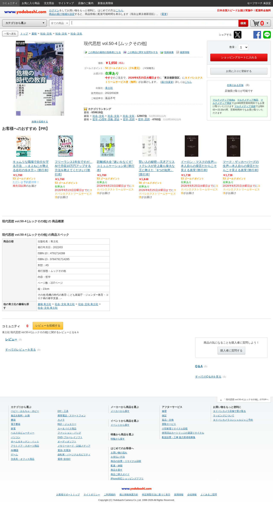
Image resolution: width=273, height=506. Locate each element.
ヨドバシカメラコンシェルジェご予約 (233, 420)
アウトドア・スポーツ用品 (25, 445)
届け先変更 (167, 82)
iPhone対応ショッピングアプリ (127, 478)
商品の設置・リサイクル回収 (126, 461)
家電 (13, 428)
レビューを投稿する (47, 325)
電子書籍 (15, 424)
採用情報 (178, 494)
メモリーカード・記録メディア (74, 445)
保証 (164, 415)
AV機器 (14, 450)
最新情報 (184, 52)
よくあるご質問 (208, 494)
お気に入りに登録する (239, 71)
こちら (119, 10)
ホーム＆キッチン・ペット (25, 441)
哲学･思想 (129, 119)
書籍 (86, 112)
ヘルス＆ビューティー (22, 432)
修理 (164, 411)
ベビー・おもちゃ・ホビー (25, 411)
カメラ (61, 420)
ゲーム (14, 454)
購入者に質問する (231, 350)
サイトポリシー (92, 494)
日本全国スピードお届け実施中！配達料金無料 (244, 10)
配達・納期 (116, 465)
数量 (232, 47)
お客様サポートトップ (68, 494)
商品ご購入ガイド (120, 474)
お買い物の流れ (119, 452)
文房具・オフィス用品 (22, 459)
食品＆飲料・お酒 (20, 415)
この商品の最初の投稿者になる (104, 52)
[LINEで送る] (267, 38)
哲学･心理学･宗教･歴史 (106, 119)
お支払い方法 (118, 457)
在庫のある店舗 (235, 85)
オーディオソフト (67, 441)
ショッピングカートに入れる (239, 57)
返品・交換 (168, 420)
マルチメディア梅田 (247, 100)
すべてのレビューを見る (20, 349)
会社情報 (192, 494)
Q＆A (199, 366)
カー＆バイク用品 (67, 428)
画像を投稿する (40, 121)
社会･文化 (98, 116)
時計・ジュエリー (67, 424)
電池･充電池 (64, 450)
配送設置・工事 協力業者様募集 (178, 437)
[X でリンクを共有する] (237, 38)
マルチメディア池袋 (245, 106)
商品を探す (116, 470)
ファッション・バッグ (69, 432)
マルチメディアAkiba (224, 100)
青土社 (109, 87)
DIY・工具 (63, 411)
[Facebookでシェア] (257, 38)
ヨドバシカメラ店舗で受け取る (229, 411)
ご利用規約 (110, 494)
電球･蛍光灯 (64, 459)
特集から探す (118, 438)
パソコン (15, 437)
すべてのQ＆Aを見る (208, 376)
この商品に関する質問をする (142, 52)
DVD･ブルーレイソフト (70, 437)
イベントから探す (120, 425)
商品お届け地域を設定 (62, 14)
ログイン (54, 10)
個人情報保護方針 (128, 494)
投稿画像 (169, 52)
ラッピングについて (223, 415)
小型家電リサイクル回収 (175, 428)
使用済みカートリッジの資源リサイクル (183, 432)
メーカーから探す (120, 411)
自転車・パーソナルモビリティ (74, 454)
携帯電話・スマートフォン (72, 415)
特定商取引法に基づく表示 (156, 494)
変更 (164, 14)
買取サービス (169, 424)
